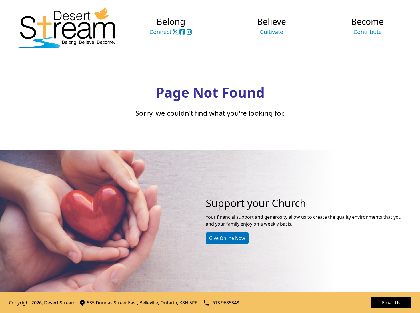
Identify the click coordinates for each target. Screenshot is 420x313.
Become (367, 26)
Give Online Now (227, 238)
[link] (175, 32)
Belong (171, 22)
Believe (271, 26)
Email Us (391, 303)
